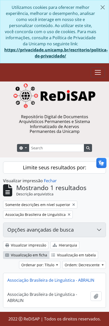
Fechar (50, 181)
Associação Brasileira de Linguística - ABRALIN (50, 280)
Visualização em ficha (28, 255)
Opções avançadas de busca (40, 229)
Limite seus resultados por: (54, 167)
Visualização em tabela (76, 255)
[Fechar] (103, 7)
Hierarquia (67, 245)
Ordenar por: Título (38, 264)
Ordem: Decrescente (83, 264)
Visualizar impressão (28, 245)
